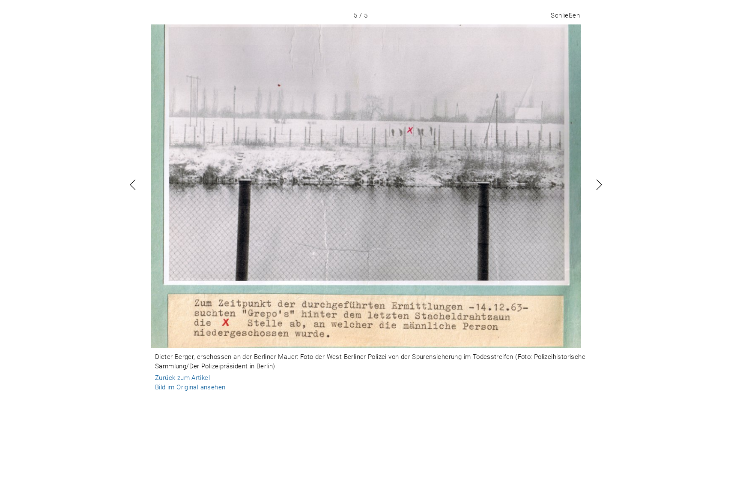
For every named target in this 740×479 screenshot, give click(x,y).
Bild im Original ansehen (190, 387)
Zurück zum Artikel (182, 378)
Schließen (565, 15)
